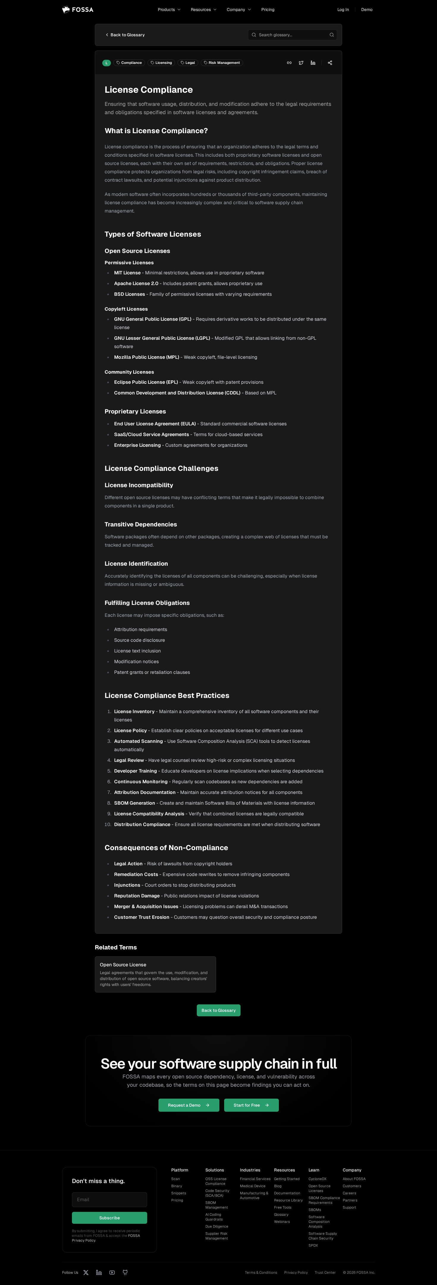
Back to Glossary (128, 34)
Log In (343, 9)
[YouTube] (112, 1272)
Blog (278, 1186)
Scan (175, 1179)
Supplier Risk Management (216, 1236)
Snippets (178, 1193)
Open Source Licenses (320, 1188)
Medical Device (252, 1186)
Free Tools (282, 1207)
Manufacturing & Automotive (254, 1195)
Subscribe (109, 1217)
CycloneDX (317, 1179)
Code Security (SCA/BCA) (217, 1193)
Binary (176, 1186)
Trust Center (325, 1272)
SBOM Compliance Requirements (324, 1200)
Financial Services (255, 1179)
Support (349, 1207)
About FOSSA (354, 1179)
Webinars (282, 1221)
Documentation (287, 1193)
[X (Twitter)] (86, 1272)
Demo (366, 9)
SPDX (313, 1245)
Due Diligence (216, 1226)
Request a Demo (184, 1105)
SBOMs (315, 1209)
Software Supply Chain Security (323, 1236)
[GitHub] (125, 1272)
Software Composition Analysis (319, 1222)
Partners (350, 1200)
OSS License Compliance (216, 1181)
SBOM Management (216, 1205)
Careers (349, 1193)
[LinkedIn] (99, 1272)
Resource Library (288, 1200)
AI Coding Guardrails (214, 1217)
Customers (352, 1186)
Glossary (281, 1214)
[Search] (332, 35)
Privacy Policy (296, 1272)
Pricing (267, 9)
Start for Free (247, 1105)
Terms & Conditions (261, 1272)
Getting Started (287, 1179)
